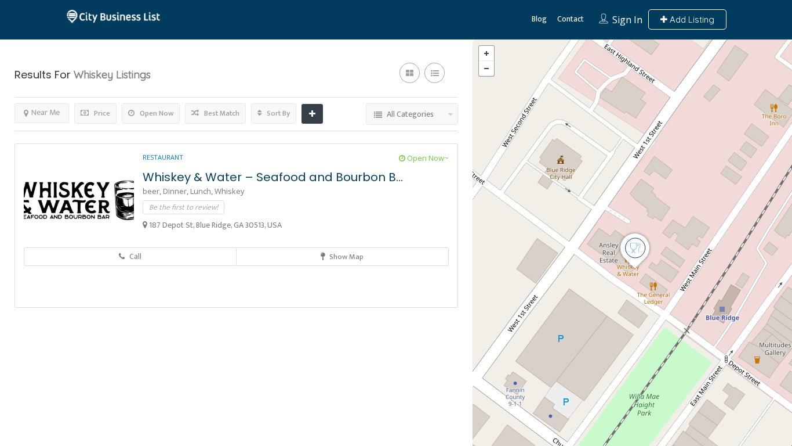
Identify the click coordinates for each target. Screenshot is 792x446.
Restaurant (163, 157)
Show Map (346, 256)
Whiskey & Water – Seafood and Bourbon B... (273, 177)
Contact (570, 19)
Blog (539, 19)
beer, (153, 191)
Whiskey (230, 191)
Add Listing (690, 19)
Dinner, (176, 191)
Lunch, (202, 191)
